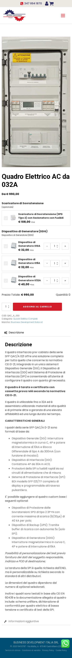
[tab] (14, 332)
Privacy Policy (48, 650)
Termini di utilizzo (12, 650)
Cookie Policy (61, 650)
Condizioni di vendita (31, 650)
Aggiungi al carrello (37, 306)
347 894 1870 (33, 3)
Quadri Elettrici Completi (25, 318)
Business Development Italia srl (27, 322)
